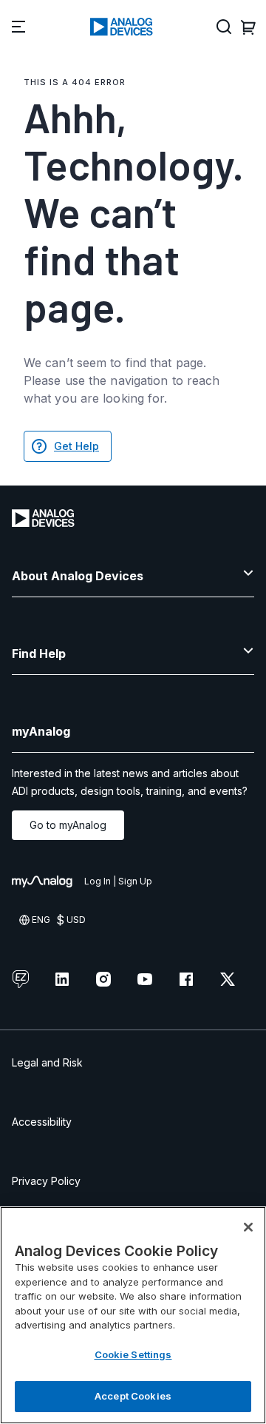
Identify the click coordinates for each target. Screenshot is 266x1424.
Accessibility (42, 1121)
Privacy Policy (46, 1181)
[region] (133, 1315)
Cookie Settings (133, 1354)
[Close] (248, 1227)
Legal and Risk (47, 1062)
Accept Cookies (133, 1396)
